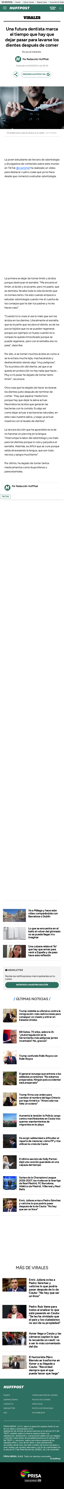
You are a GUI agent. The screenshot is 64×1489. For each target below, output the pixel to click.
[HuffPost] (14, 1386)
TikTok (5, 496)
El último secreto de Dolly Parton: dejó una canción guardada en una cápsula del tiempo (39, 1162)
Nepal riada (42, 2)
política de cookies (41, 1400)
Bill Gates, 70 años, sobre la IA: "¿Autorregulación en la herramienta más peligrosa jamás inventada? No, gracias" (38, 1036)
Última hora (53, 8)
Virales (32, 17)
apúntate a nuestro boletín (32, 985)
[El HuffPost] (20, 8)
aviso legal (37, 1404)
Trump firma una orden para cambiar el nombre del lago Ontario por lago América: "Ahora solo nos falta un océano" (39, 1099)
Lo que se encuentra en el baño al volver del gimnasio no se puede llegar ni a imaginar (44, 933)
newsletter (9, 1408)
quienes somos (11, 1400)
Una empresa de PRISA (32, 1473)
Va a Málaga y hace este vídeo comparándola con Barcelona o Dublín (43, 913)
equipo (7, 1395)
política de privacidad (42, 1408)
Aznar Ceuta (28, 2)
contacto (8, 1404)
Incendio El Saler (57, 2)
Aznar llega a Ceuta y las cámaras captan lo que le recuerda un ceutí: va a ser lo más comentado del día (45, 1340)
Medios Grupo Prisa (32, 1480)
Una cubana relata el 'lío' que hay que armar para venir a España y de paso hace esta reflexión (42, 951)
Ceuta (17, 2)
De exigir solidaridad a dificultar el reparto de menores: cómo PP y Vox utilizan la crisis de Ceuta (40, 1141)
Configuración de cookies (45, 1395)
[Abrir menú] (5, 8)
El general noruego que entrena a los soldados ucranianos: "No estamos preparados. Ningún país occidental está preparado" (40, 1078)
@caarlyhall (23, 168)
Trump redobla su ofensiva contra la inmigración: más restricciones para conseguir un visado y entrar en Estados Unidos (40, 1015)
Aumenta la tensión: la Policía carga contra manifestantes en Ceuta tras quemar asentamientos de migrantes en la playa (39, 1120)
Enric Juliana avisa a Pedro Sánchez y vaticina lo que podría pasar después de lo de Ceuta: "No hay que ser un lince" (40, 1205)
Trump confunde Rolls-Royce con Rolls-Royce (38, 1057)
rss (5, 1413)
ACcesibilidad (38, 1413)
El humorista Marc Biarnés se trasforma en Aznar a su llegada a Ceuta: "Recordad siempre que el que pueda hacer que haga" (44, 1365)
